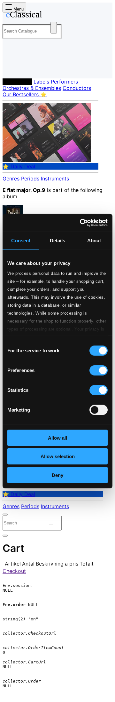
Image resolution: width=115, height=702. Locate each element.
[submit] (51, 524)
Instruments (55, 178)
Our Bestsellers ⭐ (25, 94)
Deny (57, 475)
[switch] (98, 370)
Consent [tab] (20, 240)
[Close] (5, 515)
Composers (17, 81)
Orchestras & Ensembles (32, 88)
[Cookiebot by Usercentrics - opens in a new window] (81, 223)
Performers (64, 81)
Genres (11, 178)
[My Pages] (11, 68)
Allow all (57, 437)
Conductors (77, 88)
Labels (41, 81)
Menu (18, 9)
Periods (30, 178)
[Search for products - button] (53, 27)
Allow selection (58, 456)
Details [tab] (57, 240)
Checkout (14, 571)
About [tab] (94, 240)
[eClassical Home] (56, 15)
